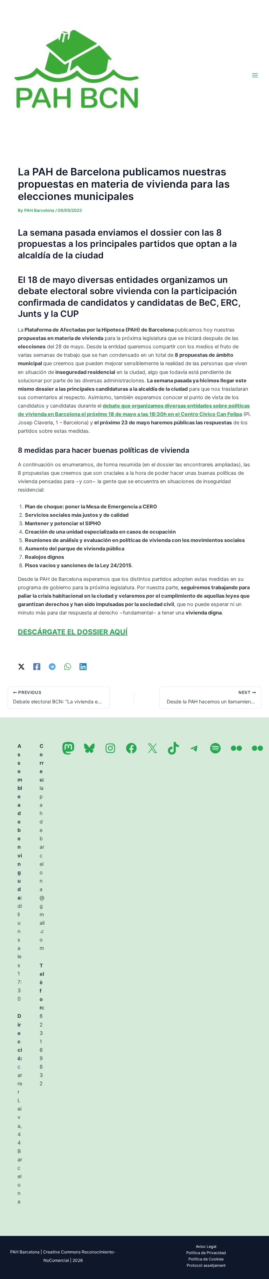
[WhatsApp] (67, 666)
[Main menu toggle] (255, 75)
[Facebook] (36, 666)
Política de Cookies (206, 1259)
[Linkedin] (83, 666)
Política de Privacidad (206, 1252)
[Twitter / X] (21, 666)
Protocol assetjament (206, 1265)
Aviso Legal (206, 1246)
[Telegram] (52, 666)
